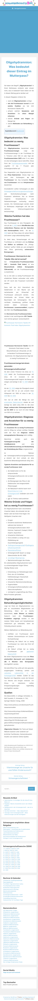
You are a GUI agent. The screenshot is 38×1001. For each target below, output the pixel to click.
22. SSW (5, 859)
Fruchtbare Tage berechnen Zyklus (13, 884)
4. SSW (14, 225)
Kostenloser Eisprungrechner (11, 887)
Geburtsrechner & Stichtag (10, 889)
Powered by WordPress (10, 997)
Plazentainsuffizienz (14, 550)
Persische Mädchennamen (10, 946)
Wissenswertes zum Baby (10, 834)
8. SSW (10, 850)
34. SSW (13, 396)
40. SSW (5, 870)
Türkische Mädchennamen (10, 960)
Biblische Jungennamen (10, 926)
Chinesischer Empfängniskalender (12, 880)
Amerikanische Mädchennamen (12, 921)
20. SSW (12, 388)
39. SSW (17, 868)
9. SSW (15, 850)
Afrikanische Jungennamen (11, 912)
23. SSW (11, 859)
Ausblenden (20, 131)
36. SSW (17, 866)
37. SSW (5, 868)
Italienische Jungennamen (10, 937)
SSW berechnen (7, 893)
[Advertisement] (19, 34)
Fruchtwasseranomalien (19, 163)
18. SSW (16, 855)
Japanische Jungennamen (10, 940)
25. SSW (5, 861)
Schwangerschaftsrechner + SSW (13, 894)
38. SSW (11, 868)
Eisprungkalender (8, 882)
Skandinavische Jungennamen (12, 955)
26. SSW (11, 861)
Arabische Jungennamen (10, 923)
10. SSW (5, 852)
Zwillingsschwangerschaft (16, 545)
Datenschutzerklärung (10, 999)
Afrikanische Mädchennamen (11, 914)
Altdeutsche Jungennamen (10, 915)
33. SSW (17, 864)
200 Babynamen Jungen (10, 910)
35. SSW (11, 866)
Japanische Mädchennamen (11, 942)
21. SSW (17, 857)
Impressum (31, 997)
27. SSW (17, 861)
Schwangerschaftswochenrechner (13, 896)
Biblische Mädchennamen (10, 928)
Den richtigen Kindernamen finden (13, 962)
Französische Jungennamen (11, 930)
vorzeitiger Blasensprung (16, 558)
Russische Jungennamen (10, 947)
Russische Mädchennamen (10, 949)
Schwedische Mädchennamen (11, 953)
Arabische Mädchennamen (10, 924)
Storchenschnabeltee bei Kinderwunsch (14, 836)
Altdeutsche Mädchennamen (11, 917)
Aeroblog (24, 997)
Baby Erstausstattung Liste (11, 827)
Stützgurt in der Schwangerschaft (12, 838)
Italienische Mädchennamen (11, 939)
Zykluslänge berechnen (9, 898)
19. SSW (5, 857)
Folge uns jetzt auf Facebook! (11, 972)
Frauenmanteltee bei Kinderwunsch (13, 831)
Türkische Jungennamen (10, 958)
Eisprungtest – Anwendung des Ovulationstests (16, 829)
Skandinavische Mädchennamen (12, 956)
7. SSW (5, 850)
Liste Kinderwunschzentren (11, 833)
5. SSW (12, 848)
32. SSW (11, 864)
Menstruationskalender (9, 891)
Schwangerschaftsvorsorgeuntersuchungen (18, 191)
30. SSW (17, 863)
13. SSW (5, 854)
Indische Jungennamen (9, 933)
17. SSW (11, 855)
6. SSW (17, 848)
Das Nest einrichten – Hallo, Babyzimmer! (16, 811)
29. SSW (11, 863)
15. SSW (17, 854)
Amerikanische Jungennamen (11, 919)
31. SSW (5, 864)
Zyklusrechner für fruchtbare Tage (13, 900)
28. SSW (5, 863)
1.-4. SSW (6, 848)
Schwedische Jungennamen (11, 951)
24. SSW (17, 859)
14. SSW (11, 854)
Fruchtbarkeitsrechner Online (11, 885)
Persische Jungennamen (10, 944)
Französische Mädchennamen (11, 931)
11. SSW (11, 852)
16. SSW (5, 855)
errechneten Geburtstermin (13, 402)
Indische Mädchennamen (10, 935)
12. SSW (25, 382)
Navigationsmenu (20, 8)
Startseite (20, 999)
